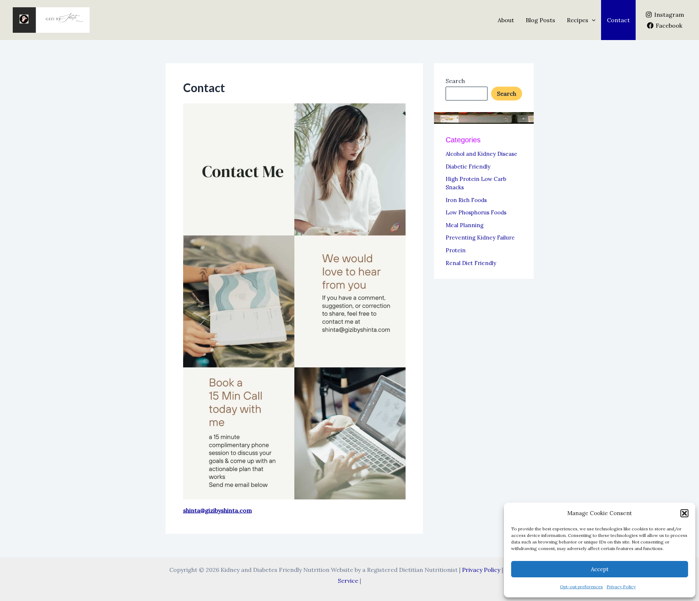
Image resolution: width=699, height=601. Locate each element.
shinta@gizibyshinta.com (217, 510)
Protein (456, 250)
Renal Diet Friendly (471, 263)
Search (455, 80)
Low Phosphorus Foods (476, 212)
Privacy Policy (621, 586)
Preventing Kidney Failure (480, 237)
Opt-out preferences (581, 586)
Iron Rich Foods (466, 200)
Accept (600, 569)
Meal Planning (464, 225)
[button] (684, 513)
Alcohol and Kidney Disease (481, 153)
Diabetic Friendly (468, 166)
